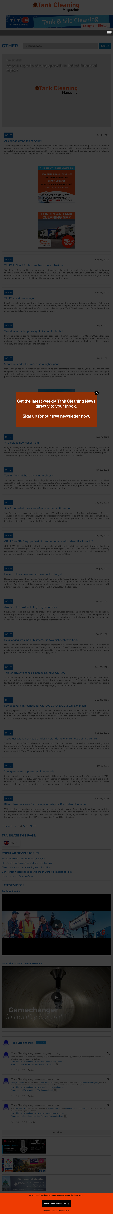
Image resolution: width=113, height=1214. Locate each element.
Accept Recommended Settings (56, 1204)
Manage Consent (50, 1211)
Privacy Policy (64, 1211)
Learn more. (79, 1195)
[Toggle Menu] (109, 32)
